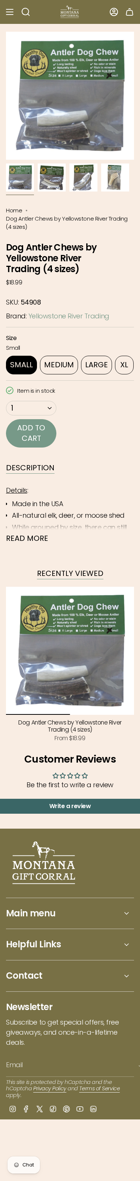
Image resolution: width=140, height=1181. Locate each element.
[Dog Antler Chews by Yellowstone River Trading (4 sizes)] (70, 651)
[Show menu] (9, 12)
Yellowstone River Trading (68, 316)
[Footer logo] (44, 863)
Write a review (70, 806)
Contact (24, 975)
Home (14, 210)
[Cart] (129, 12)
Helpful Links (33, 944)
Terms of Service (99, 1088)
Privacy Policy (49, 1088)
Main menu (31, 913)
